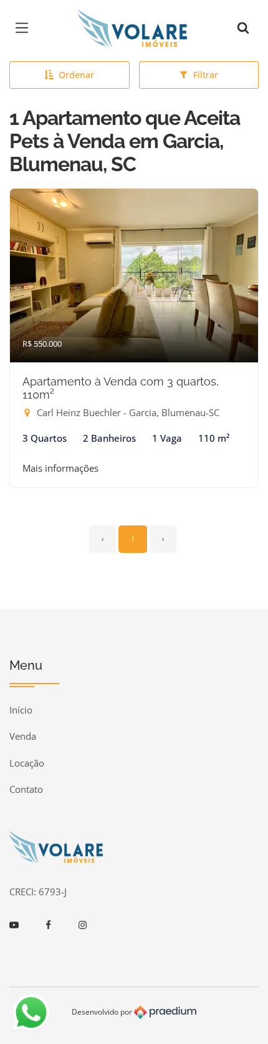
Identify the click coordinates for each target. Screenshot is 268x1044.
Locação (26, 763)
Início (20, 709)
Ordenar (76, 75)
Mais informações (60, 468)
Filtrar (205, 75)
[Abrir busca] (243, 28)
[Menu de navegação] (25, 28)
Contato (26, 789)
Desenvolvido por (103, 1011)
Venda (22, 736)
